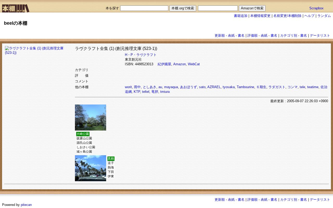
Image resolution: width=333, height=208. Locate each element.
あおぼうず (188, 87)
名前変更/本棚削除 (287, 16)
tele (302, 87)
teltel (145, 92)
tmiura (165, 92)
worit (128, 87)
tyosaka (229, 87)
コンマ (292, 87)
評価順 (252, 35)
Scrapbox (316, 8)
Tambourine (245, 87)
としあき (149, 87)
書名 (241, 35)
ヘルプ (309, 16)
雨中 (137, 87)
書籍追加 (240, 16)
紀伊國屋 (164, 64)
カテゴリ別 (288, 35)
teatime (312, 87)
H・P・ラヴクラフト (141, 55)
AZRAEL (214, 87)
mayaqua (171, 87)
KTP (137, 92)
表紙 (231, 35)
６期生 (261, 87)
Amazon (179, 64)
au (160, 87)
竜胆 (154, 92)
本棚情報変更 (260, 16)
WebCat (194, 64)
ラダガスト (276, 87)
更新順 (220, 35)
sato (202, 87)
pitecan (26, 205)
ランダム (324, 16)
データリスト (320, 35)
